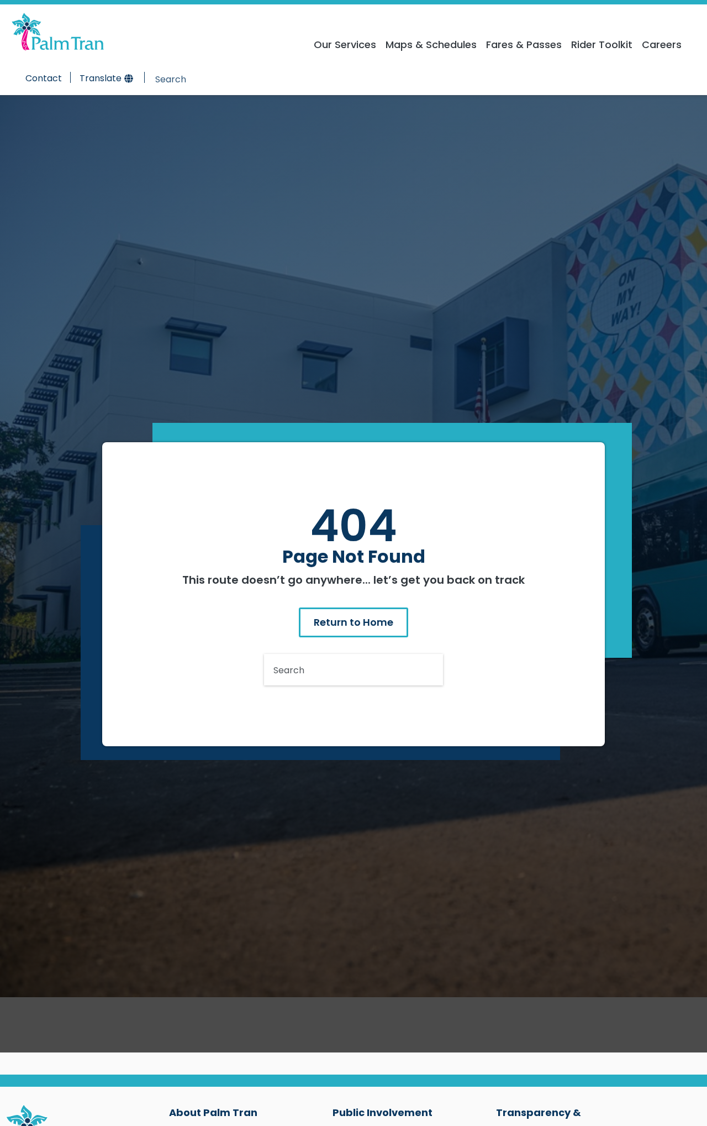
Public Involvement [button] (382, 1112)
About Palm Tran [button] (213, 1112)
